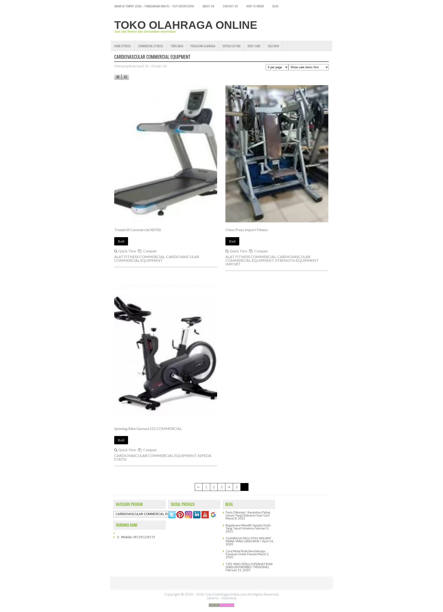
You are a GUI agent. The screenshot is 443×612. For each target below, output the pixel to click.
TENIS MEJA (176, 46)
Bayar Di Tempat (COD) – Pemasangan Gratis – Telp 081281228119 (154, 6)
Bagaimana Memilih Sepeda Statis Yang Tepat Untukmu (248, 526)
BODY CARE (254, 46)
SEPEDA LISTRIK (231, 46)
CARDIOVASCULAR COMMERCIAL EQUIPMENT (156, 258)
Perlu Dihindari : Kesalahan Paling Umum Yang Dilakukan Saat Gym (248, 513)
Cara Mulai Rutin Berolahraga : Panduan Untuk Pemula (246, 552)
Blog (275, 6)
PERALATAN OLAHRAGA (202, 46)
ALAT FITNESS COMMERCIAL (139, 256)
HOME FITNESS (122, 46)
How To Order (255, 6)
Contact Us (230, 6)
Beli (121, 241)
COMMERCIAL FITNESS (150, 46)
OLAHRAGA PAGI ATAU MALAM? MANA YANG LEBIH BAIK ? (248, 539)
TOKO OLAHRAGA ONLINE (185, 25)
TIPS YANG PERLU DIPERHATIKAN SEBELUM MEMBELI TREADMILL (249, 565)
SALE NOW (273, 46)
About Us (208, 6)
